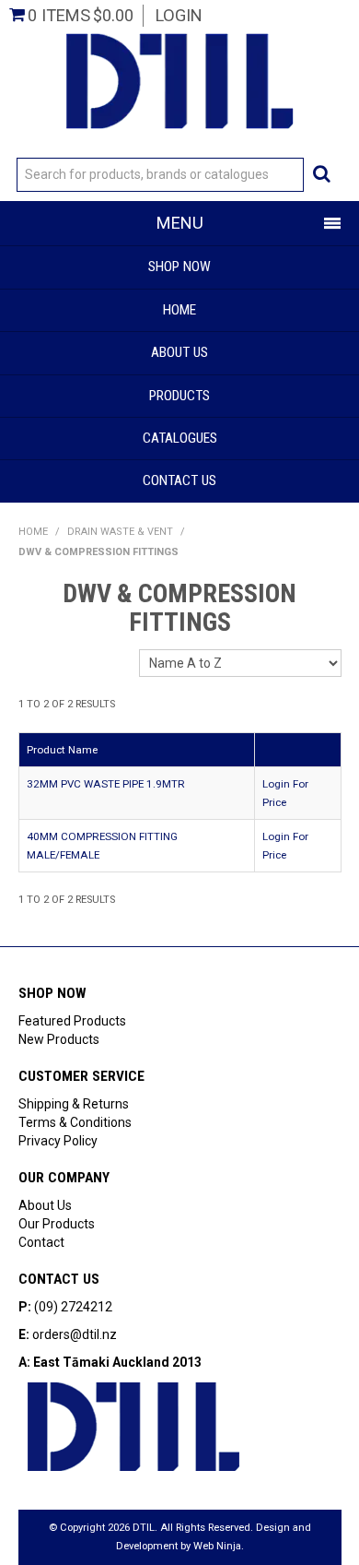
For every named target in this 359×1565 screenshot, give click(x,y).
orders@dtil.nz (74, 1334)
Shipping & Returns (73, 1104)
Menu (179, 222)
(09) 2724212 (73, 1306)
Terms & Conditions (75, 1122)
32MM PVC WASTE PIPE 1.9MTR (106, 783)
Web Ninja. (218, 1546)
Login (179, 15)
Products (179, 395)
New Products (58, 1039)
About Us (179, 352)
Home (179, 310)
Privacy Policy (58, 1140)
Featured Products (72, 1021)
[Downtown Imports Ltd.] (179, 79)
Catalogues (180, 438)
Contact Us (179, 480)
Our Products (56, 1223)
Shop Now (179, 266)
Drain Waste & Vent (120, 532)
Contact (41, 1242)
